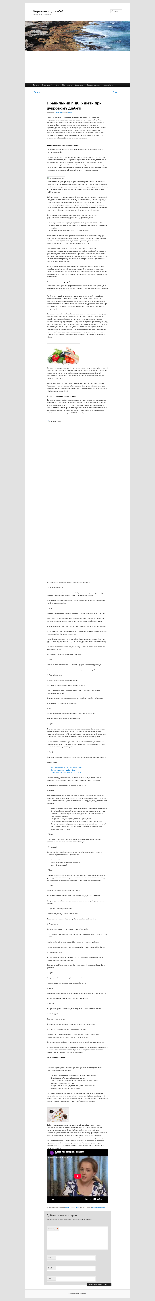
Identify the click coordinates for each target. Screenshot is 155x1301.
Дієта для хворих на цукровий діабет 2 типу (66, 767)
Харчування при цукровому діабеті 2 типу (66, 772)
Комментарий (53, 1228)
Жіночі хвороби (67, 85)
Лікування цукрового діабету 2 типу (63, 770)
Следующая (117, 92)
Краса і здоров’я (47, 85)
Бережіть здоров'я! (48, 11)
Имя (51, 1257)
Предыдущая (38, 92)
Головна (35, 85)
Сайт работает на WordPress (77, 1294)
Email (51, 1268)
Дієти (57, 85)
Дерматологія (79, 85)
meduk (70, 113)
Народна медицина (93, 85)
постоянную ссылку (98, 1207)
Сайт (49, 1278)
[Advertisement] (77, 67)
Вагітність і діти (108, 85)
